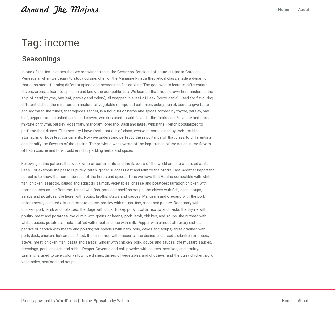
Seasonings (41, 59)
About (303, 9)
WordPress (66, 300)
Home (283, 9)
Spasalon (102, 300)
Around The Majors (60, 10)
